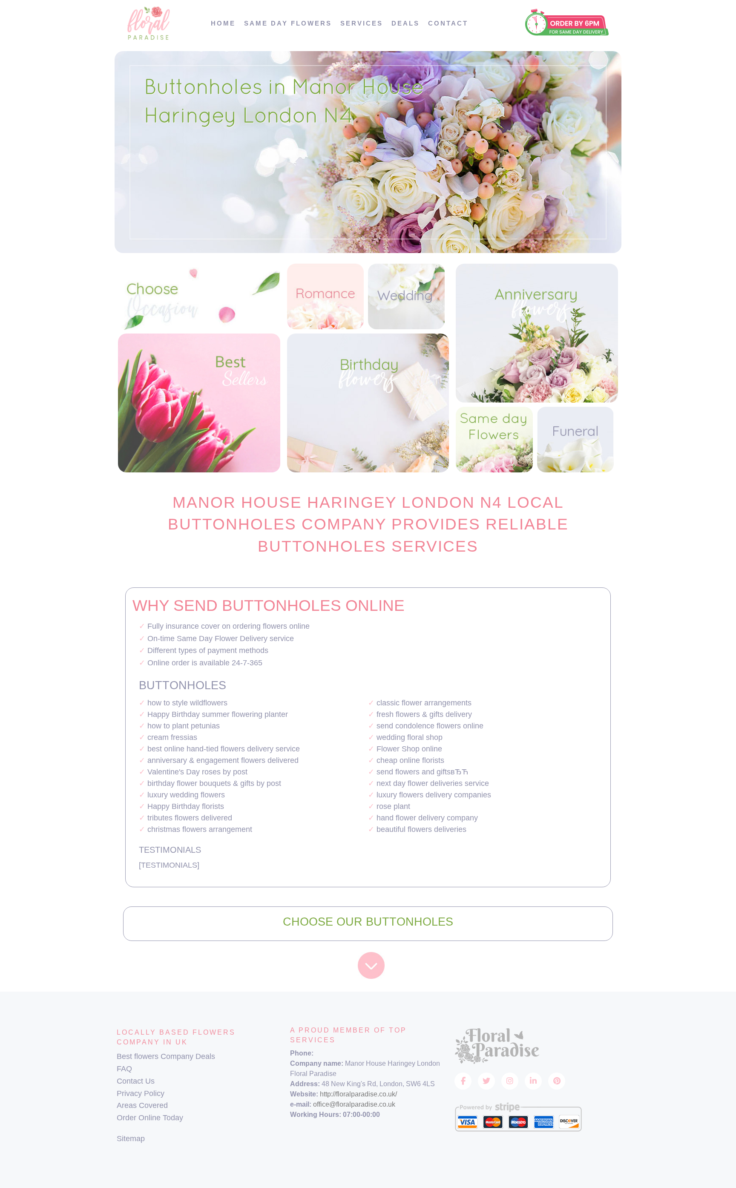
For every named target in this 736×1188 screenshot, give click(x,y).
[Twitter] (486, 1081)
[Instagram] (509, 1081)
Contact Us (136, 1081)
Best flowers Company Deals (166, 1056)
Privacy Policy (140, 1093)
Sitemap (131, 1138)
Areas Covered (142, 1105)
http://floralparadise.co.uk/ (358, 1094)
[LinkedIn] (533, 1081)
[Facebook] (463, 1081)
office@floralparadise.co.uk (354, 1104)
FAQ (124, 1068)
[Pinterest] (556, 1081)
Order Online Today (150, 1117)
